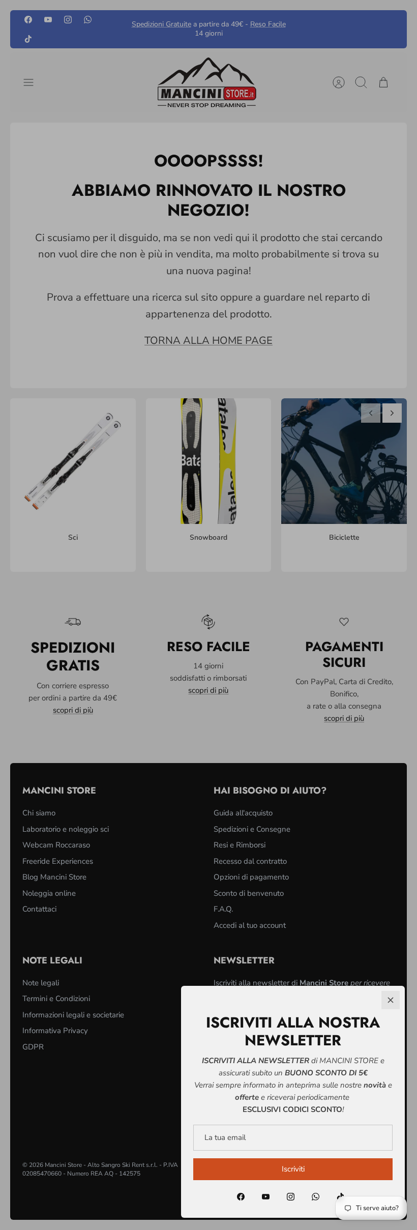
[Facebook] (241, 1197)
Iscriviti (293, 1169)
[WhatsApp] (315, 1197)
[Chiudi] (390, 1000)
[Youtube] (266, 1197)
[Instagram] (291, 1197)
